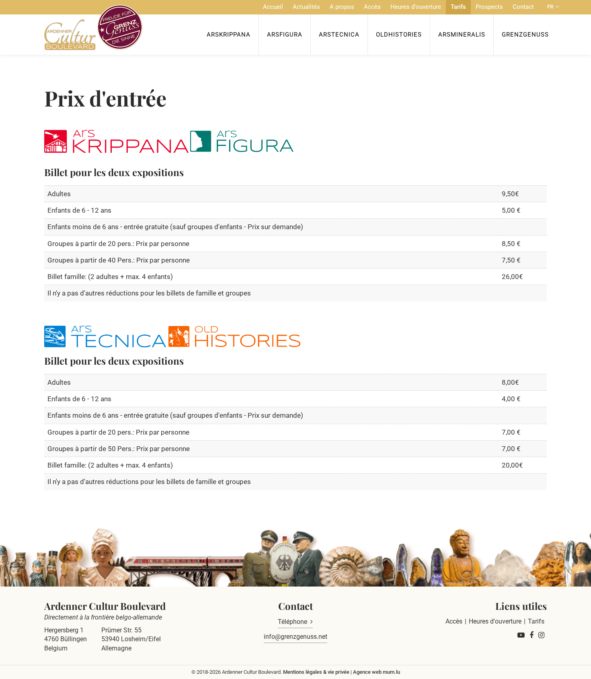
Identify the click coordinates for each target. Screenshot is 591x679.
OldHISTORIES (399, 34)
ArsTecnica (339, 34)
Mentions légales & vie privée (316, 672)
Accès (372, 6)
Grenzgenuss (525, 34)
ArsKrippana (228, 34)
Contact (523, 6)
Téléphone (292, 622)
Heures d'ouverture (415, 6)
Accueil (273, 6)
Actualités (306, 6)
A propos (342, 6)
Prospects (489, 6)
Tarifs (458, 6)
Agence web (367, 672)
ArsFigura (284, 34)
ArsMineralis (461, 34)
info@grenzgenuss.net (295, 636)
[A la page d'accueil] (93, 27)
